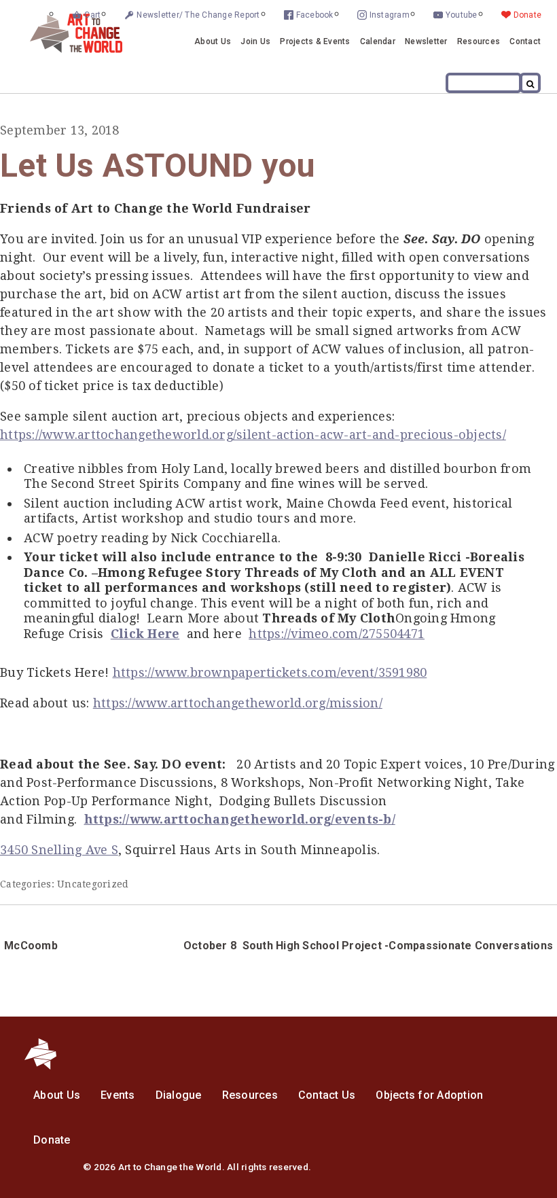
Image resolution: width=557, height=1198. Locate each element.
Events (118, 1095)
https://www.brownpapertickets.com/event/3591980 (270, 672)
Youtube (462, 15)
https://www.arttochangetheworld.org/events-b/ (239, 819)
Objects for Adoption (429, 1095)
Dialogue (179, 1095)
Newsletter (426, 41)
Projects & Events (315, 41)
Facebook (315, 15)
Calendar (377, 41)
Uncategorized (92, 884)
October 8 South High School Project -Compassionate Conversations (368, 945)
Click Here (145, 634)
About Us (212, 41)
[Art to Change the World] (66, 49)
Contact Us (327, 1095)
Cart (92, 15)
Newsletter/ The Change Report (198, 15)
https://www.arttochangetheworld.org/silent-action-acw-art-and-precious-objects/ (253, 434)
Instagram (390, 15)
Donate (528, 15)
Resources (478, 41)
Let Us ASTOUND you (158, 165)
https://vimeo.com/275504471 (337, 634)
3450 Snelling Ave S (59, 850)
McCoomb (31, 945)
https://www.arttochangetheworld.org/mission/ (237, 703)
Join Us (255, 41)
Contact (525, 41)
